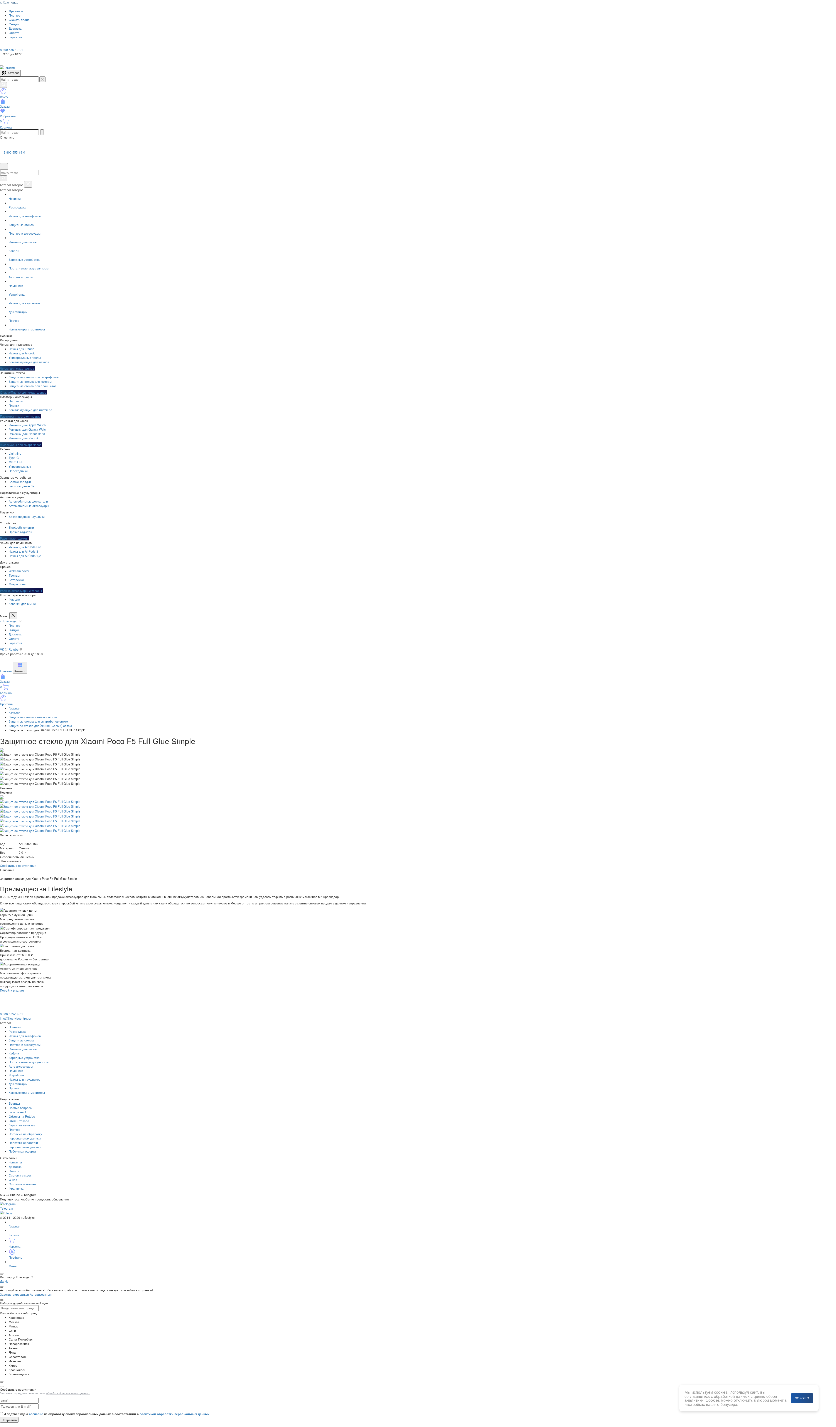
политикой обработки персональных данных (174, 1414)
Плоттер (14, 625)
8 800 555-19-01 (15, 152)
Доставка (15, 634)
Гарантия (15, 643)
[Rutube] (14, 45)
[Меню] (4, 166)
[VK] (9, 45)
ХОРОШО (802, 1398)
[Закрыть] (28, 184)
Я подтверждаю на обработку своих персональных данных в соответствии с (106, 1414)
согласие (36, 1414)
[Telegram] (3, 45)
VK (2, 649)
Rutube (13, 649)
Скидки (14, 630)
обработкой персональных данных (68, 1393)
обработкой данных (732, 1396)
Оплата (14, 638)
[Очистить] (42, 79)
